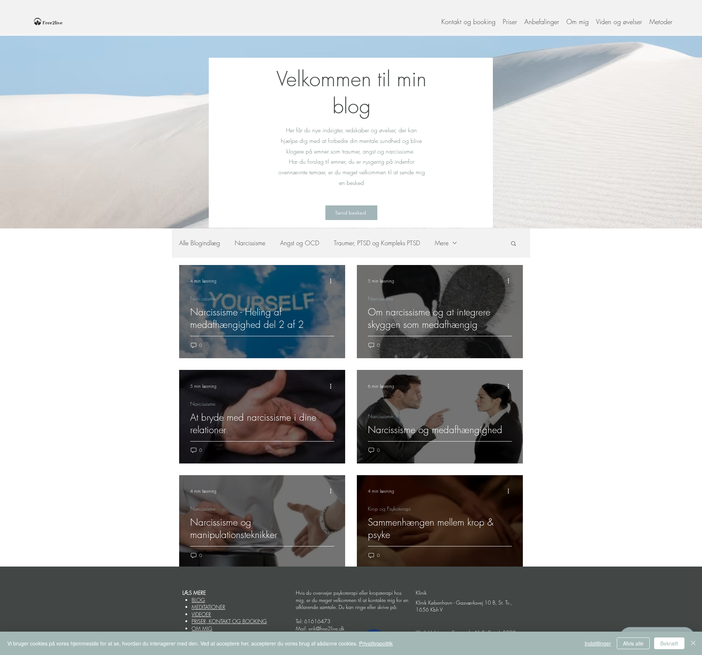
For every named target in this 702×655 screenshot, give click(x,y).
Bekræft (669, 643)
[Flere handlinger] (333, 281)
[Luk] (693, 643)
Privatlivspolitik (376, 643)
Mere (442, 243)
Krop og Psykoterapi (389, 509)
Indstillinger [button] (598, 643)
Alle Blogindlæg (199, 243)
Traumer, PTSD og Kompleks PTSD (377, 243)
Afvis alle (633, 643)
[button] (619, 21)
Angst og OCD (299, 243)
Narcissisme (250, 243)
